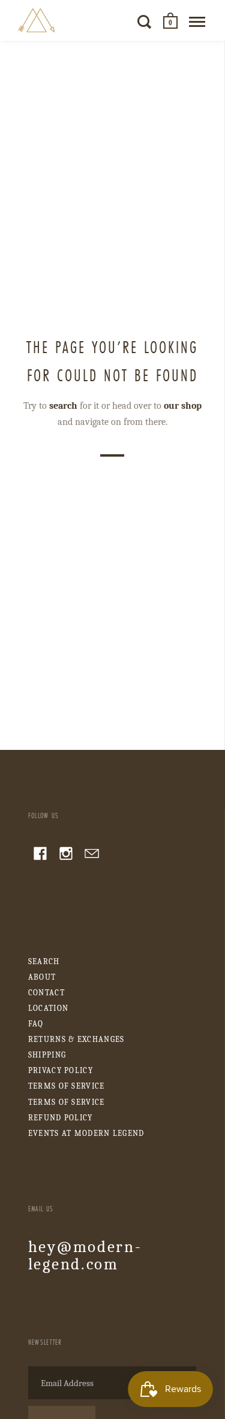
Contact (46, 992)
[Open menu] (197, 21)
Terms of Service (66, 1085)
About (42, 977)
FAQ (36, 1023)
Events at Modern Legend (86, 1133)
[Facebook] (40, 855)
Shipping (47, 1054)
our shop (183, 405)
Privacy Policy (60, 1070)
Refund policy (60, 1117)
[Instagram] (66, 855)
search (63, 405)
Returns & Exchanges (76, 1039)
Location (48, 1008)
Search (44, 961)
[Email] (92, 855)
